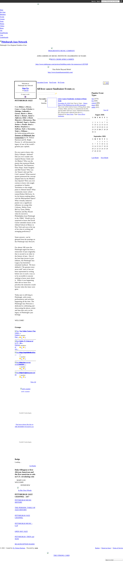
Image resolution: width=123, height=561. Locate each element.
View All (33, 382)
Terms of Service (118, 548)
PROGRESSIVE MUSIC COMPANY (61, 51)
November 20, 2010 (64, 103)
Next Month (104, 158)
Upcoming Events (42, 82)
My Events (61, 82)
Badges (97, 548)
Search (121, 1)
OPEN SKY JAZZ (21, 531)
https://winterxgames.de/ (27, 373)
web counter (25, 391)
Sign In (98, 1)
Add (107, 83)
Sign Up (93, 1)
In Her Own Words (25, 490)
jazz (93, 99)
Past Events (52, 82)
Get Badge (32, 466)
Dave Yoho (70, 114)
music (93, 105)
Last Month (95, 158)
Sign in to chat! (109, 560)
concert (94, 103)
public (93, 107)
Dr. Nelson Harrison (19, 548)
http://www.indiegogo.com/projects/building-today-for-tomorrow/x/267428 (62, 64)
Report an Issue (106, 548)
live (93, 101)
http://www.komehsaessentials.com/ (60, 72)
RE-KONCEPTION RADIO (25, 544)
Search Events (56, 94)
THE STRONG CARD (62, 555)
